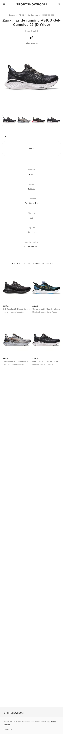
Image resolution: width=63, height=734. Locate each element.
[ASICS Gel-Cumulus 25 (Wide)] (24, 120)
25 (31, 217)
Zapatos (12, 15)
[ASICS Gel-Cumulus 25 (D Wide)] (9, 120)
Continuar (8, 729)
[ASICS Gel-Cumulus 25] (39, 120)
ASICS (21, 15)
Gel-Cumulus (33, 15)
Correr (31, 232)
